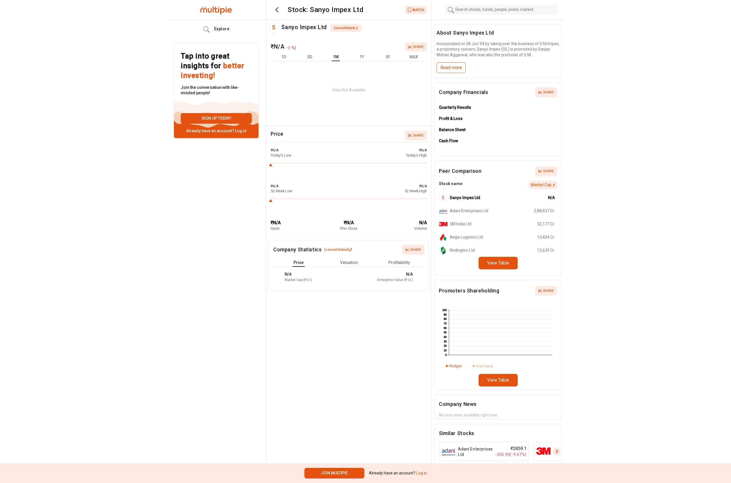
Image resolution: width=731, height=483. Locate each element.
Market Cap (541, 185)
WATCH (418, 10)
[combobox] (501, 10)
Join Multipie (334, 473)
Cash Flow (448, 141)
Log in (240, 131)
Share (418, 47)
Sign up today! (216, 118)
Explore (222, 29)
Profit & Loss (451, 118)
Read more (451, 67)
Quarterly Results (455, 107)
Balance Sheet (452, 129)
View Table (498, 263)
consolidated (344, 28)
